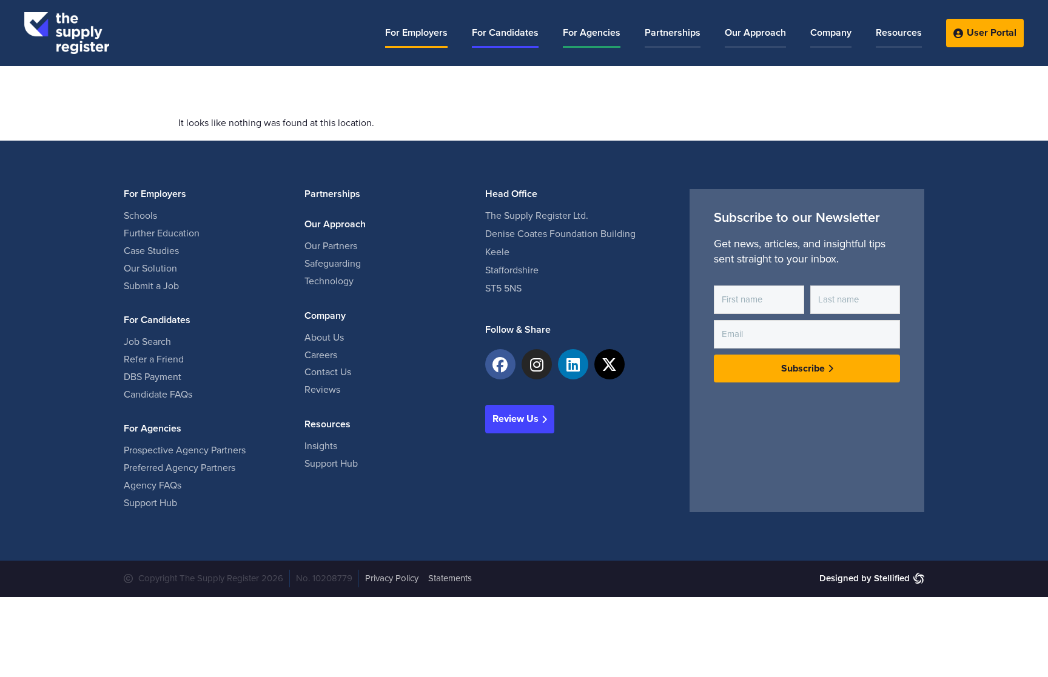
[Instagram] (537, 364)
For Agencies (591, 33)
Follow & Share (518, 330)
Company (831, 33)
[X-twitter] (609, 364)
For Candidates (505, 33)
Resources (899, 33)
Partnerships (672, 33)
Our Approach (755, 33)
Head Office (511, 194)
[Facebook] (500, 364)
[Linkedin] (573, 364)
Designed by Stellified (864, 578)
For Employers (416, 33)
